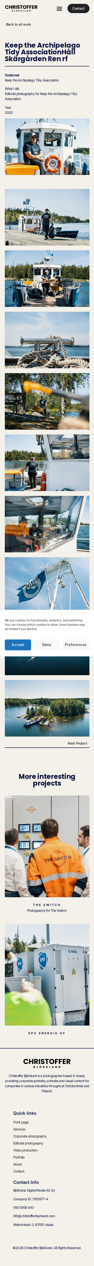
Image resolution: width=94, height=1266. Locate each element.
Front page (21, 1122)
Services (19, 1129)
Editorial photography (28, 1143)
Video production (25, 1150)
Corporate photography (30, 1136)
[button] (59, 8)
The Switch (47, 905)
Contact (18, 1171)
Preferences (76, 645)
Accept (18, 645)
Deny (46, 645)
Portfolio (19, 1157)
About (17, 1164)
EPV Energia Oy (47, 1033)
